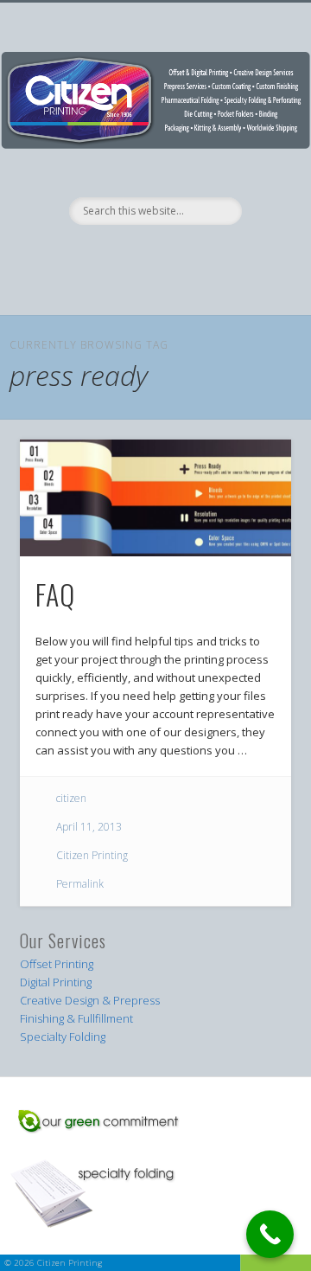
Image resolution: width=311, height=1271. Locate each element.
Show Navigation (153, 296)
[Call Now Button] (270, 1234)
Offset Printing (56, 964)
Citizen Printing (92, 855)
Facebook (135, 254)
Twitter (171, 254)
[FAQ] (155, 498)
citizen (71, 798)
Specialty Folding (62, 1036)
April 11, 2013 (89, 826)
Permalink (80, 883)
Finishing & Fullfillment (76, 1018)
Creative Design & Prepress (90, 1000)
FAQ (55, 594)
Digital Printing (56, 982)
